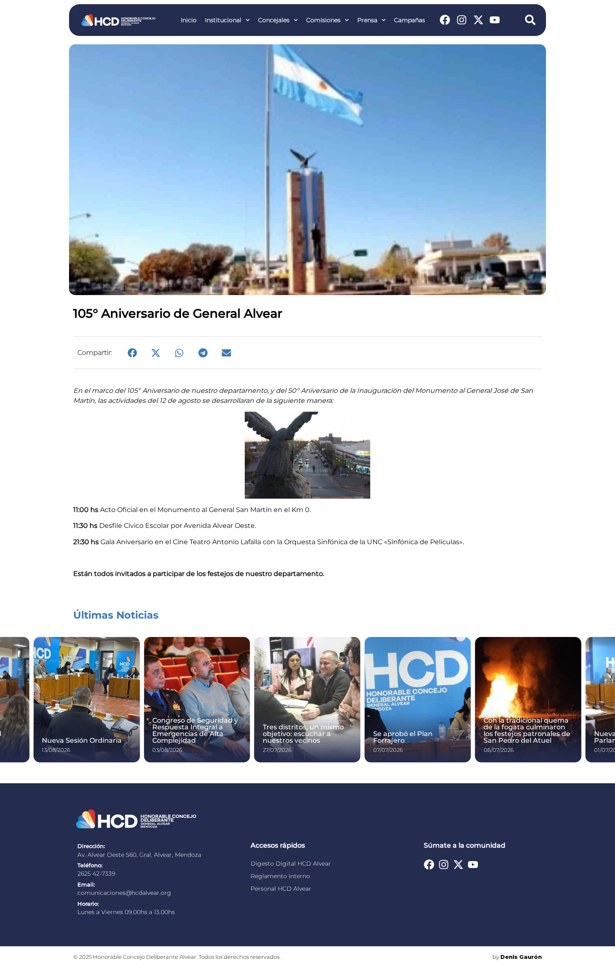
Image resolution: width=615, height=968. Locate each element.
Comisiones (323, 20)
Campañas (409, 20)
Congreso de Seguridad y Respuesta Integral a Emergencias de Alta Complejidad (195, 730)
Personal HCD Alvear (281, 888)
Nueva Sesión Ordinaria (82, 740)
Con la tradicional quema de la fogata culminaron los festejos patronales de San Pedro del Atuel (527, 730)
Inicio (189, 20)
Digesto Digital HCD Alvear (291, 863)
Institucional (223, 20)
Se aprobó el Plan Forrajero (403, 737)
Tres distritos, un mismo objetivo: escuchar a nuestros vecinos (303, 733)
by (517, 957)
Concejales (274, 20)
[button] (132, 352)
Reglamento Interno (280, 876)
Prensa (367, 20)
